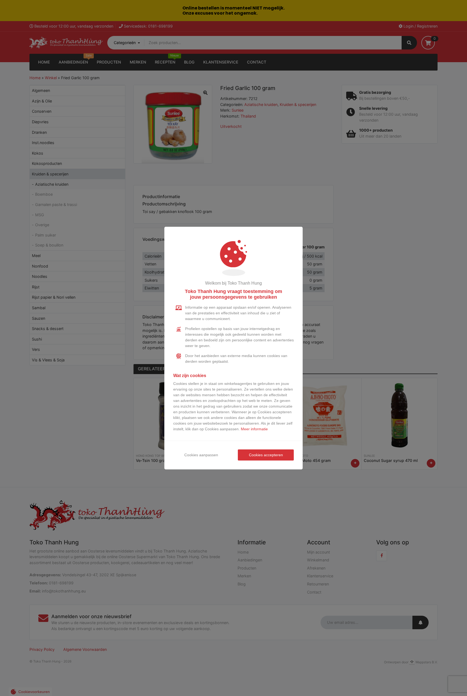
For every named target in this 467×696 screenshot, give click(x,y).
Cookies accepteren (266, 455)
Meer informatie (254, 429)
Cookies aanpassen (201, 455)
